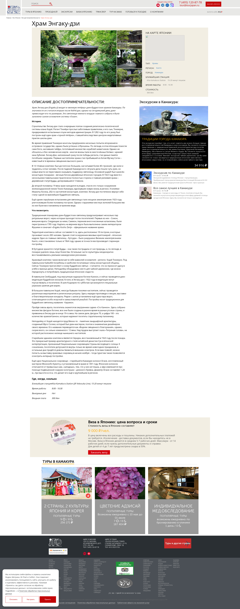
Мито (81, 567)
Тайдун (145, 571)
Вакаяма (52, 569)
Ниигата (82, 589)
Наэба (81, 587)
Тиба (145, 578)
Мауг (66, 587)
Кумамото (68, 578)
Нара (80, 582)
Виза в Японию (84, 12)
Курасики (67, 580)
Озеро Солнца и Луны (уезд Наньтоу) (100, 563)
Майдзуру (67, 583)
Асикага (52, 564)
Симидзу (97, 592)
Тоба (145, 580)
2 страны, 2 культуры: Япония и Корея (66, 508)
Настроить (31, 599)
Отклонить (14, 599)
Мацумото (68, 589)
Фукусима (162, 574)
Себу (95, 589)
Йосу (66, 560)
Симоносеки (148, 562)
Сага (95, 582)
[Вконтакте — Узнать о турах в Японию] (158, 5)
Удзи (160, 560)
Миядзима (83, 571)
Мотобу (82, 574)
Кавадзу (67, 562)
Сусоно (146, 567)
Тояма (145, 589)
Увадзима (147, 591)
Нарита (81, 583)
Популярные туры (66, 516)
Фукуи (160, 571)
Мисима (82, 565)
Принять (48, 599)
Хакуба (160, 580)
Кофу (66, 574)
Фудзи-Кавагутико (165, 565)
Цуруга (160, 594)
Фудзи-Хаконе (163, 567)
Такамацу (146, 573)
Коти (66, 573)
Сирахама (146, 565)
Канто (158, 68)
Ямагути (176, 565)
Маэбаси (82, 564)
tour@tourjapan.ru (189, 5)
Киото (66, 569)
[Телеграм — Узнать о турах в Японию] (162, 5)
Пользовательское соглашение (62, 603)
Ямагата (176, 564)
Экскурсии (66, 12)
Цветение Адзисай (120, 506)
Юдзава (176, 560)
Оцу (95, 580)
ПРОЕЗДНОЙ (51, 12)
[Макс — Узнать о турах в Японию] (172, 5)
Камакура (159, 72)
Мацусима (68, 591)
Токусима (147, 585)
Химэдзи (161, 589)
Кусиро (66, 582)
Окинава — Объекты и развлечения (98, 572)
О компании (156, 12)
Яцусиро (176, 567)
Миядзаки (82, 569)
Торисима (147, 587)
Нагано (81, 576)
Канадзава (68, 567)
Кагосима (67, 564)
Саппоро (97, 587)
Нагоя (81, 580)
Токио (145, 583)
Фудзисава (162, 569)
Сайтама (97, 583)
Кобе (65, 571)
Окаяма (97, 569)
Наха (80, 585)
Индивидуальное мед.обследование (173, 508)
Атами (51, 565)
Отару (96, 578)
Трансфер (101, 12)
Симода (146, 560)
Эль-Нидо (162, 596)
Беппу (51, 567)
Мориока (82, 573)
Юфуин (176, 562)
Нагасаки (82, 578)
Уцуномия (162, 562)
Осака (96, 576)
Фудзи (160, 564)
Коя (65, 576)
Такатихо (146, 574)
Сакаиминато (99, 585)
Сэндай (146, 569)
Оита (95, 567)
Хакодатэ (161, 576)
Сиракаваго (147, 564)
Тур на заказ (116, 12)
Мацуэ (81, 560)
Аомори (52, 562)
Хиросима (162, 591)
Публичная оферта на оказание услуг (133, 603)
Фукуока (161, 573)
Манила (67, 585)
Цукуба (161, 592)
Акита (51, 560)
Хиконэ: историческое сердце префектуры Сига (165, 584)
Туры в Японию (34, 12)
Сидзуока (97, 591)
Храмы (155, 63)
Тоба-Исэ (146, 582)
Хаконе (161, 578)
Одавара (97, 560)
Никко (81, 591)
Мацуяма (82, 562)
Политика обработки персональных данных (96, 603)
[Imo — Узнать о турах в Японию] (167, 5)
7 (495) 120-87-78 (190, 2)
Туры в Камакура (58, 462)
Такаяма (146, 576)
